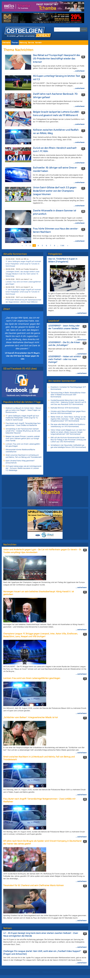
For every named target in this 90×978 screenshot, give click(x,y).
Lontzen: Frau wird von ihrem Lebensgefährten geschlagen (23, 283)
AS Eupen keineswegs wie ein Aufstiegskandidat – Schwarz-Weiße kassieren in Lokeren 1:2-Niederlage (24, 468)
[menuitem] (6, 42)
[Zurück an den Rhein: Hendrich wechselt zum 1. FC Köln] (18, 154)
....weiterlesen (79, 71)
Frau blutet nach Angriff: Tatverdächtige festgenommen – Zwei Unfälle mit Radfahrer (23, 424)
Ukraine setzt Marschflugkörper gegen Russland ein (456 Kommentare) (68, 412)
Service (31, 43)
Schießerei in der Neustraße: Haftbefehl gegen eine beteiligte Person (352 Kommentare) (68, 446)
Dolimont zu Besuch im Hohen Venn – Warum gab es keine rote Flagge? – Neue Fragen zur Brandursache (23, 410)
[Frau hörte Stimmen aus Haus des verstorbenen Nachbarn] (18, 235)
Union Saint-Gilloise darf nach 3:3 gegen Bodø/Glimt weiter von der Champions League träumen (54, 191)
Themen (14, 43)
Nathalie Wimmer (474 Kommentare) (65, 408)
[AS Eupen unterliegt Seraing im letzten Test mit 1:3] (18, 83)
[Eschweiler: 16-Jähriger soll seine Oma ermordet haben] (18, 174)
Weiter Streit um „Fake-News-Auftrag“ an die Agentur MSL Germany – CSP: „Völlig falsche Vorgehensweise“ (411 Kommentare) (68, 419)
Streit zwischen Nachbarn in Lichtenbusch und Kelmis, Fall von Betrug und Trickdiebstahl (23, 456)
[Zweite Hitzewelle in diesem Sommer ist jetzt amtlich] (18, 217)
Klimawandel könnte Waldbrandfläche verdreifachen (20, 451)
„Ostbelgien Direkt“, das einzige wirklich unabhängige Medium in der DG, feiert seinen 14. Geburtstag (23, 274)
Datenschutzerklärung (51, 972)
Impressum (34, 972)
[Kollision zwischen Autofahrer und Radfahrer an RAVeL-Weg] (18, 136)
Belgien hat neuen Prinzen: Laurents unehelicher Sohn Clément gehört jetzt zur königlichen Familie (23, 438)
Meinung (23, 43)
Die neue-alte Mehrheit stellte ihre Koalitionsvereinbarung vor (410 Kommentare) (68, 425)
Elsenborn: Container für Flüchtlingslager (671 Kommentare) (68, 388)
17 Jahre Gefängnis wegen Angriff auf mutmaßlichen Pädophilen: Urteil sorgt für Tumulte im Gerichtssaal (23, 263)
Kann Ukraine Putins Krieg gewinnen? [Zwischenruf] (20, 462)
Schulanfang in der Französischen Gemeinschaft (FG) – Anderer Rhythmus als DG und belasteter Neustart (23, 431)
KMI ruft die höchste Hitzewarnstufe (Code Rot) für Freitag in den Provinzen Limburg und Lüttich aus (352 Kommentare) (68, 440)
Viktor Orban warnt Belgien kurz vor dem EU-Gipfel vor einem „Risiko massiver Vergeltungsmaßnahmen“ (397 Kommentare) (68, 432)
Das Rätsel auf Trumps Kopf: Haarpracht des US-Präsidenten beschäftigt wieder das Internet (56, 58)
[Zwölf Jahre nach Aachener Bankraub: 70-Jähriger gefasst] (18, 101)
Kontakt (38, 43)
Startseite (6, 43)
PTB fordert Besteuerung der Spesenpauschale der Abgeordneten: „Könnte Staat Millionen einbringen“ (23, 302)
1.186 (62, 245)
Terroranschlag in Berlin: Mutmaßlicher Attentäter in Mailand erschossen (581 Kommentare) (68, 395)
